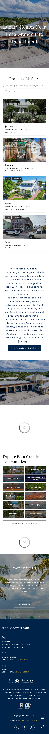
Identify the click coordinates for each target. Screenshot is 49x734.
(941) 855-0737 (21, 660)
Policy (33, 716)
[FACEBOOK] (16, 727)
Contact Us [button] (24, 604)
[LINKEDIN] (32, 727)
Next (44, 382)
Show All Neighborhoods (24, 524)
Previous (5, 382)
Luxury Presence (30, 720)
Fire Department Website (24, 348)
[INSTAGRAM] (24, 727)
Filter (11, 91)
